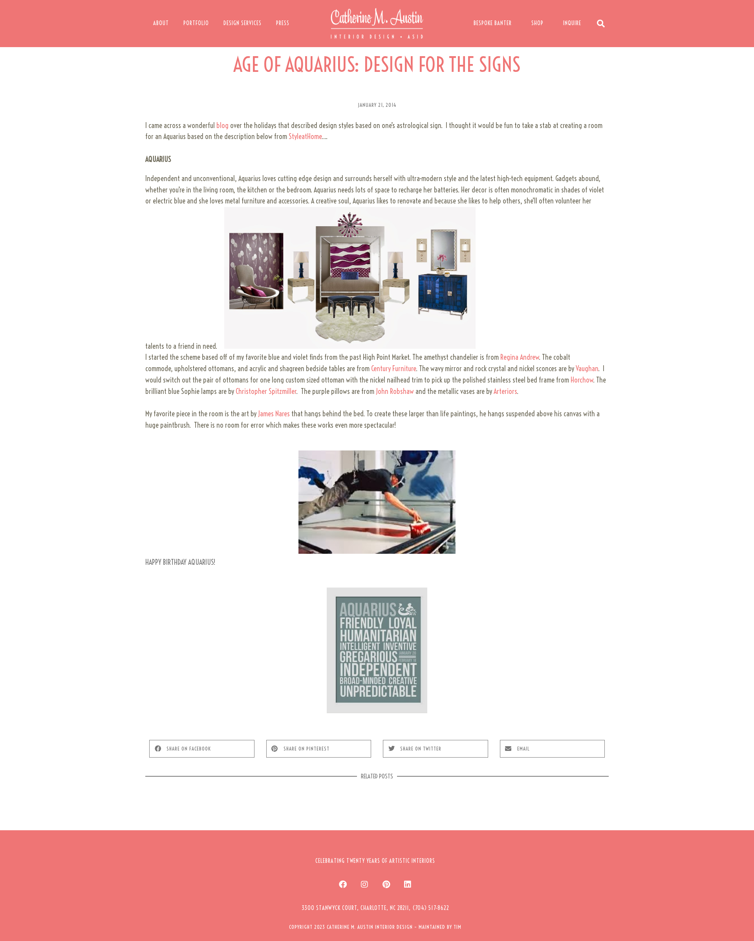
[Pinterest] (386, 884)
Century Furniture (393, 368)
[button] (201, 749)
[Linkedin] (407, 884)
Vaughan (587, 368)
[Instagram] (364, 884)
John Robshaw (395, 391)
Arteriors (505, 391)
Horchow (582, 379)
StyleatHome (305, 136)
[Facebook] (343, 884)
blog (223, 125)
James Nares (274, 413)
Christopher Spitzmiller (266, 391)
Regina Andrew (519, 357)
